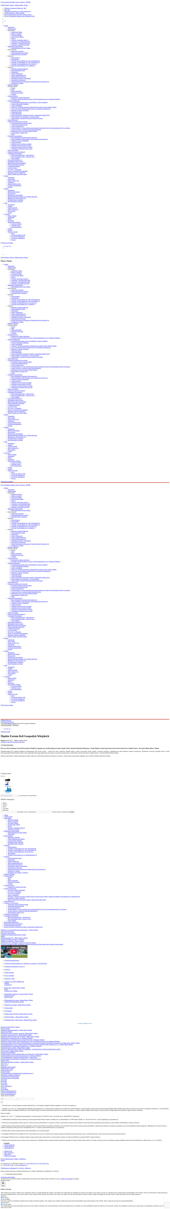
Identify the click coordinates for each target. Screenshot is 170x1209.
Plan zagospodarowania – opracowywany (23, 156)
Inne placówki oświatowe (18, 80)
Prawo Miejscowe (13, 120)
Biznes (6, 176)
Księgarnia (11, 220)
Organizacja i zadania (17, 83)
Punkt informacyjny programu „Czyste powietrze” (25, 117)
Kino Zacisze (11, 193)
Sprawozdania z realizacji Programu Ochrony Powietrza (27, 118)
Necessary (6, 1197)
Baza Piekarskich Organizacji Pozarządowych (24, 137)
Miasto (6, 25)
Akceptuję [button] (76, 1179)
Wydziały (7, 845)
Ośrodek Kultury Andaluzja (15, 200)
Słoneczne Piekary (16, 112)
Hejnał (13, 88)
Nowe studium (15, 158)
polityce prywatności (67, 1179)
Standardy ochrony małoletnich (20, 141)
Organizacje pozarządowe (15, 136)
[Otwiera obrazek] (13, 742)
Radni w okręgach (16, 33)
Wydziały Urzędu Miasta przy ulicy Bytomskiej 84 (25, 61)
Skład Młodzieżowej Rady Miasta (20, 48)
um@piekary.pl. (22, 1165)
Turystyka (7, 214)
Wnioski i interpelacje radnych (19, 40)
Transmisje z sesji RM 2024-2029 (20, 41)
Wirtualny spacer (16, 225)
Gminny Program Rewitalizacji (16, 152)
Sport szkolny (11, 211)
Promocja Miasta (9, 876)
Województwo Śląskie (14, 222)
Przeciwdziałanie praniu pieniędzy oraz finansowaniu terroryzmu (29, 139)
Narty (13, 233)
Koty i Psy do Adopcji (14, 893)
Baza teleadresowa (16, 227)
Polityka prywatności (10, 1156)
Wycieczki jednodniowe (18, 236)
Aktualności (11, 27)
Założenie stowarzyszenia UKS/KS (21, 145)
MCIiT (10, 219)
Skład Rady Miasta (16, 32)
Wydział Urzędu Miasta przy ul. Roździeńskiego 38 (22, 855)
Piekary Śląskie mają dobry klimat (17, 174)
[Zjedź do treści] (5, 731)
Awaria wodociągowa (17, 126)
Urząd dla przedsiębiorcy (15, 185)
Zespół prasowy (15, 57)
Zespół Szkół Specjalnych (18, 77)
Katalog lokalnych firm (14, 184)
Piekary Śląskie (12, 216)
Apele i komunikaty (16, 105)
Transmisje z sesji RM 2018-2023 (20, 43)
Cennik (10, 212)
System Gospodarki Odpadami (20, 104)
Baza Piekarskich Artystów (15, 201)
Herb (12, 89)
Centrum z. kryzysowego (11, 903)
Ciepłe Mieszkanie (16, 113)
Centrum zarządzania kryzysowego (17, 121)
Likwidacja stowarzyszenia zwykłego (21, 147)
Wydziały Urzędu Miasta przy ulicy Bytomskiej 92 (25, 62)
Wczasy (13, 240)
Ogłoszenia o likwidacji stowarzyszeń (21, 148)
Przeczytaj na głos (6, 725)
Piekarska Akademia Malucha (19, 69)
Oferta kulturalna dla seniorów (19, 53)
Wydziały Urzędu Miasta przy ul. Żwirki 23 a (24, 64)
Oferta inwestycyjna (13, 180)
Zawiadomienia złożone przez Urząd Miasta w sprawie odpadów (29, 102)
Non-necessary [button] (5, 1202)
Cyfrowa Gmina (12, 168)
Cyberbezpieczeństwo (14, 166)
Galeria (10, 228)
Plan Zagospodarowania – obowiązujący (22, 155)
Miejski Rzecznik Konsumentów (17, 163)
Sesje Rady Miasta (16, 35)
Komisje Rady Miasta (17, 37)
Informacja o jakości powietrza (20, 110)
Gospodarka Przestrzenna (15, 153)
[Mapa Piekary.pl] (6, 720)
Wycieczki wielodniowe (18, 238)
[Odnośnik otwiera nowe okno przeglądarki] (15, 8)
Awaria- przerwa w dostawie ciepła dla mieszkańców (26, 129)
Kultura (6, 188)
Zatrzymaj (15, 725)
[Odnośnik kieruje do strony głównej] (14, 257)
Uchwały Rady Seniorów (15, 840)
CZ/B (9, 249)
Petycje (13, 38)
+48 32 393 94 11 (31, 1163)
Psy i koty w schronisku (14, 169)
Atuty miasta (11, 179)
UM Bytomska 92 (9, 1146)
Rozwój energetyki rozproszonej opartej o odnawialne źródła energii (30, 115)
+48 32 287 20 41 (43, 1163)
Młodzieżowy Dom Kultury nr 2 (17, 198)
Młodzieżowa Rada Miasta (15, 46)
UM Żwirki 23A (9, 1148)
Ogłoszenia (11, 182)
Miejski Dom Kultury (14, 192)
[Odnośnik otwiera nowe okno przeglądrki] (5, 21)
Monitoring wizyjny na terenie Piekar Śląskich (24, 131)
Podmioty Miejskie (13, 85)
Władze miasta (12, 29)
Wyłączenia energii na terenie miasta (21, 123)
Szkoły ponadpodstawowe (18, 75)
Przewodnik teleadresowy (15, 160)
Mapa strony (7, 1154)
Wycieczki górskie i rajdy (18, 235)
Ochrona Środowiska (14, 101)
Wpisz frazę (6, 254)
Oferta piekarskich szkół (18, 70)
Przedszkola (14, 72)
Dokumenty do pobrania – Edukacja (18, 872)
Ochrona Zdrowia (13, 96)
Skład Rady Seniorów (17, 51)
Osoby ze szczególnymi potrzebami (18, 171)
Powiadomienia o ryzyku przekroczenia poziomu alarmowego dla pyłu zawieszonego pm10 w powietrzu (40, 128)
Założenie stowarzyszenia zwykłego (21, 144)
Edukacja (6, 856)
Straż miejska (15, 59)
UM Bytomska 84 (9, 1145)
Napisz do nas (8, 1151)
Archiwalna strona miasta (8, 1177)
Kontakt (10, 187)
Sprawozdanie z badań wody (19, 133)
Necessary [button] (3, 1196)
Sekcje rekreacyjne (13, 209)
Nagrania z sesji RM (13, 829)
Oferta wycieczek (13, 232)
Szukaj (72, 812)
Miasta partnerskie (16, 91)
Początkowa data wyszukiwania (26, 812)
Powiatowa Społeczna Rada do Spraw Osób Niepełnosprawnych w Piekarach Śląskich (35, 99)
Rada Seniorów (8, 836)
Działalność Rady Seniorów (19, 54)
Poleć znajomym (9, 1152)
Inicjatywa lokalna (13, 150)
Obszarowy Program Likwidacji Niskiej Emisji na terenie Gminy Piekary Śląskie (33, 107)
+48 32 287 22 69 (8, 1165)
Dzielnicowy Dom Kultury (15, 195)
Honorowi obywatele (17, 93)
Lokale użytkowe (16, 142)
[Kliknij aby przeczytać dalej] (85, 930)
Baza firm (5, 810)
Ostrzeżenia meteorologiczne (19, 125)
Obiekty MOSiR (12, 208)
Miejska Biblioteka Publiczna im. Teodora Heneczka (22, 196)
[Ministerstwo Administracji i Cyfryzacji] (16, 1168)
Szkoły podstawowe (17, 73)
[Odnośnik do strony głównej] (15, 2)
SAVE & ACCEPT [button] (6, 1207)
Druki (13, 134)
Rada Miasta (7, 818)
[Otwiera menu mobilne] (7, 243)
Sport (5, 203)
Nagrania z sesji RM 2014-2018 (20, 45)
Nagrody (13, 94)
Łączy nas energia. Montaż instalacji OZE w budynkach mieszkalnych (31, 109)
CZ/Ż (9, 251)
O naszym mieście (16, 224)
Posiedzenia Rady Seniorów (16, 844)
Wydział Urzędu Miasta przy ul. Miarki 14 (23, 65)
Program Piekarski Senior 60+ (16, 164)
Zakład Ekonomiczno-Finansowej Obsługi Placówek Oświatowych (30, 81)
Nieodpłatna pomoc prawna (15, 161)
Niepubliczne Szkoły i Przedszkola (21, 78)
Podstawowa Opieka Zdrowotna (20, 97)
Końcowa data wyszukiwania (60, 812)
